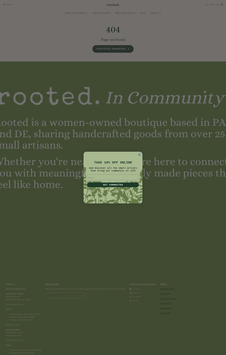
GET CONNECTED (113, 185)
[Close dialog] (139, 154)
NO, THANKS (113, 192)
